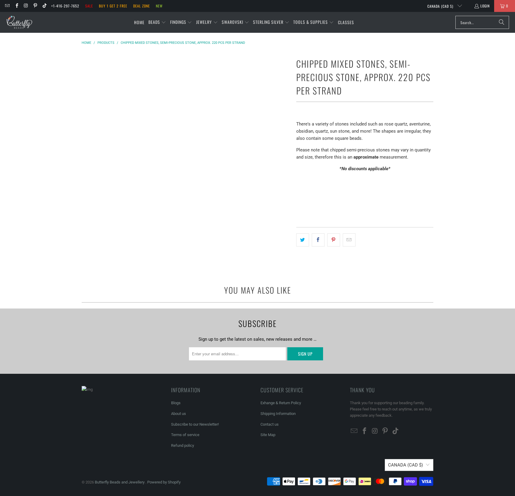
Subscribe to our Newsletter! (195, 424)
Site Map (267, 435)
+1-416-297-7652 (65, 5)
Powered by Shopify (164, 482)
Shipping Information (278, 413)
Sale (89, 5)
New (159, 5)
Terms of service (185, 435)
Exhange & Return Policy (280, 403)
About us (178, 413)
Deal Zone (141, 5)
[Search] (501, 22)
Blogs (176, 403)
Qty (299, 180)
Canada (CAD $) (440, 6)
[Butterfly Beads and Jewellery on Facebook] (16, 5)
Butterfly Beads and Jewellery (120, 482)
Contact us (269, 424)
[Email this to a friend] (349, 240)
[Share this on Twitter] (302, 240)
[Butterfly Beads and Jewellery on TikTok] (44, 5)
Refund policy (182, 445)
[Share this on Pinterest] (333, 240)
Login (485, 5)
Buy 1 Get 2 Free (113, 5)
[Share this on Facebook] (318, 240)
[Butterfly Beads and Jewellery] (19, 22)
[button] (157, 22)
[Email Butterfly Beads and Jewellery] (7, 5)
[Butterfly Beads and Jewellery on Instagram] (25, 5)
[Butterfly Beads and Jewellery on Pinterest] (35, 5)
